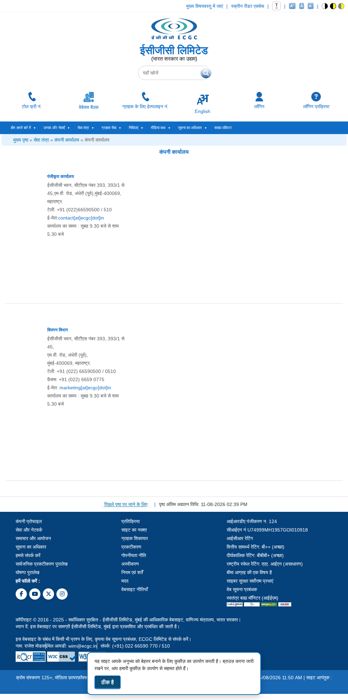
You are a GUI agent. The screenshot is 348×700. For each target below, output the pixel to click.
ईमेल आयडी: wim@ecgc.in (71, 646)
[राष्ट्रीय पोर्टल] (235, 604)
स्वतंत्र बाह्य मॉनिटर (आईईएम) (252, 598)
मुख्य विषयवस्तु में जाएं (204, 6)
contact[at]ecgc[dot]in (81, 218)
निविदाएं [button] (133, 128)
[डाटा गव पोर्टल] (269, 604)
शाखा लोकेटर (223, 128)
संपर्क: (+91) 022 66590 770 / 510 (135, 646)
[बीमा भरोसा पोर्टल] (284, 604)
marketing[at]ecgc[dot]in (85, 387)
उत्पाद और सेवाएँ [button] (54, 128)
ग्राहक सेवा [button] (109, 128)
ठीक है (107, 682)
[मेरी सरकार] (252, 604)
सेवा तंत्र (41, 140)
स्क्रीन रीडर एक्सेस (247, 6)
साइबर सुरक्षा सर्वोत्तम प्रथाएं (250, 581)
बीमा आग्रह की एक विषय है (249, 572)
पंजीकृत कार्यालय (60, 176)
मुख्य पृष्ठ (20, 140)
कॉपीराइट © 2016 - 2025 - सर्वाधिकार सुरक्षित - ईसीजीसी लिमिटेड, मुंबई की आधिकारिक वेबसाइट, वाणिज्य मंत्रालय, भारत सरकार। (128, 619)
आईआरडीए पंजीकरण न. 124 (252, 521)
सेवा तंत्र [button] (83, 128)
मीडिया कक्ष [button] (158, 128)
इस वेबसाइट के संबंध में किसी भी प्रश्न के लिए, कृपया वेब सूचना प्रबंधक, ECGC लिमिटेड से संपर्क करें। (103, 639)
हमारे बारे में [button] (24, 128)
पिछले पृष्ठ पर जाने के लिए (125, 504)
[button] (325, 6)
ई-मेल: (75, 218)
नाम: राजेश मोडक (30, 646)
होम (13, 128)
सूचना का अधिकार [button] (190, 128)
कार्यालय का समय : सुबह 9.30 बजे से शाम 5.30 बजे (83, 230)
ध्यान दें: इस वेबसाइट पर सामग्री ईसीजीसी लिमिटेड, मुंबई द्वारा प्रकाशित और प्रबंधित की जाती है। (98, 626)
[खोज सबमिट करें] (206, 72)
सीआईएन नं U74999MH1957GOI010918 (267, 530)
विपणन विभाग (57, 329)
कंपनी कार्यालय (66, 140)
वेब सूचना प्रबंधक (242, 589)
